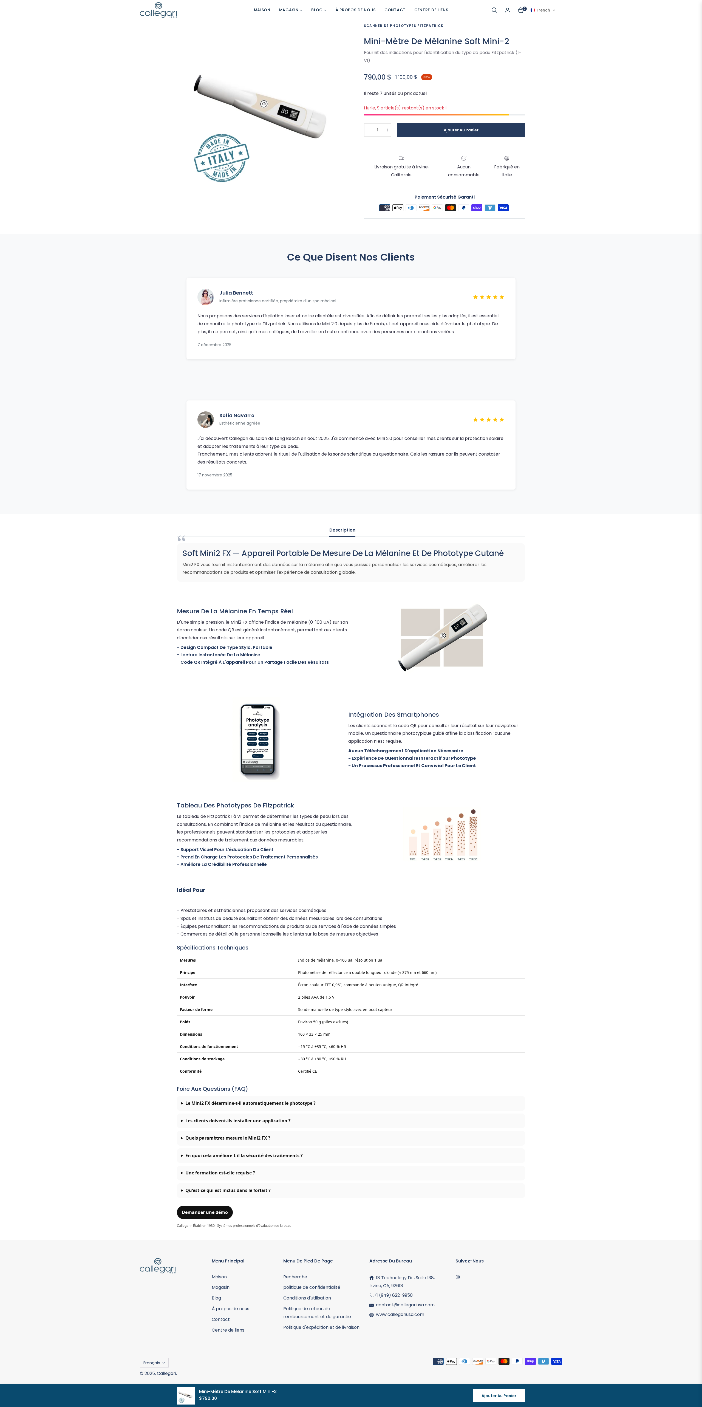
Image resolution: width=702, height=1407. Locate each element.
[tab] (342, 532)
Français (151, 1363)
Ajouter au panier (499, 1395)
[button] (494, 10)
